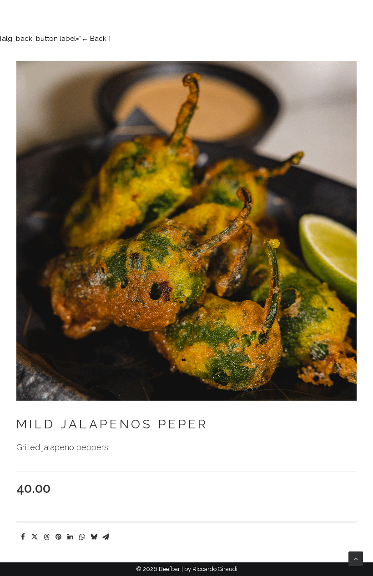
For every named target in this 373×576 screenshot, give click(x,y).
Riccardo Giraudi (214, 569)
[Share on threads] (46, 536)
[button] (359, 13)
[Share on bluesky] (93, 536)
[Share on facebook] (22, 536)
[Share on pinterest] (58, 536)
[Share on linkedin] (70, 536)
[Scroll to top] (355, 558)
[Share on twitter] (34, 536)
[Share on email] (105, 536)
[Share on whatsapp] (81, 536)
